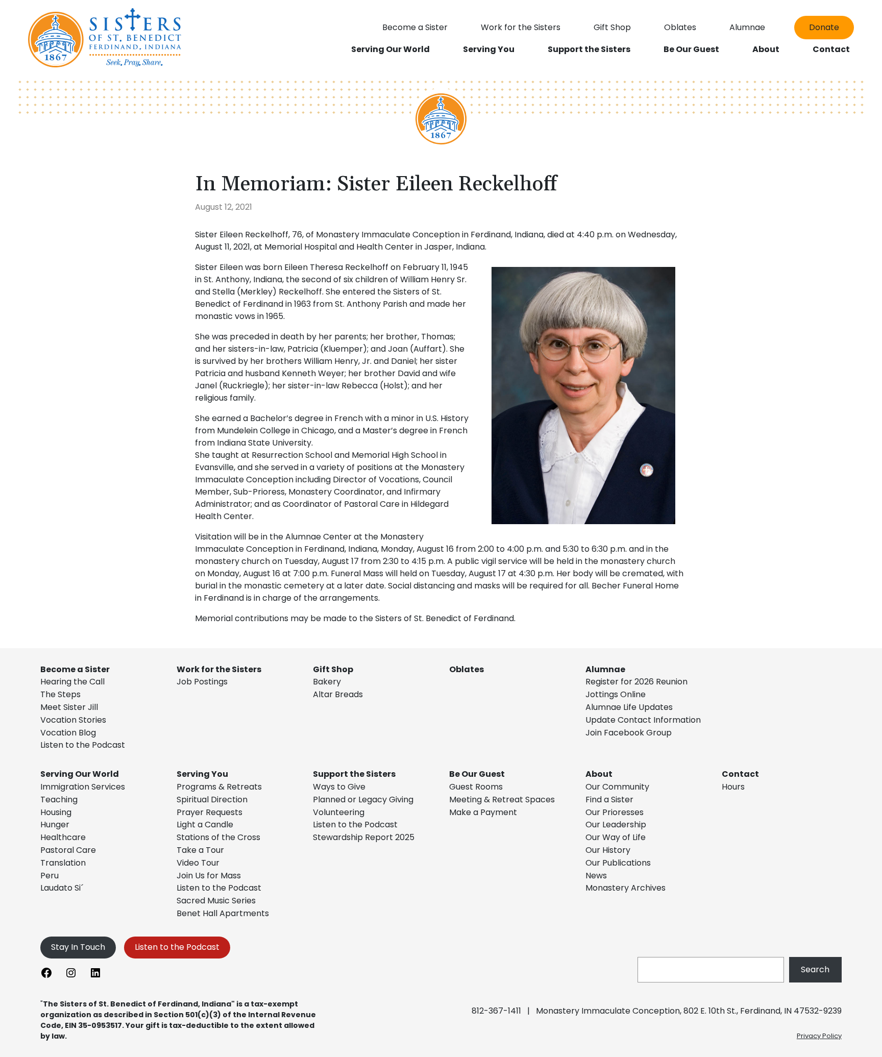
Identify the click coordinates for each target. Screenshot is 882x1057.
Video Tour (198, 863)
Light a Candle (205, 824)
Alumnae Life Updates (629, 707)
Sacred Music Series (217, 900)
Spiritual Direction (212, 799)
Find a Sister (609, 799)
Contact (740, 774)
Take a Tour (200, 850)
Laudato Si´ (61, 888)
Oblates (466, 669)
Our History (607, 850)
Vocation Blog (68, 733)
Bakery (327, 681)
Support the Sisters (354, 774)
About (598, 774)
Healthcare (63, 837)
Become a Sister (75, 669)
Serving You (202, 774)
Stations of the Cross (218, 837)
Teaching (59, 799)
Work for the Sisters (219, 669)
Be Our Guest (477, 774)
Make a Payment (483, 812)
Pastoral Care (68, 850)
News (596, 875)
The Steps (60, 694)
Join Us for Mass (209, 875)
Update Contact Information (643, 720)
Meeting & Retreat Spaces (502, 799)
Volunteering (338, 812)
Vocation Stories (73, 720)
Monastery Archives (625, 888)
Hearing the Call (72, 681)
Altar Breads (338, 694)
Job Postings (202, 681)
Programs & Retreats (219, 787)
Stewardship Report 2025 (363, 837)
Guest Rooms (476, 787)
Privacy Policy (819, 1036)
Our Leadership (615, 824)
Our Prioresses (614, 812)
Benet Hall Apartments (223, 913)
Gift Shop (333, 669)
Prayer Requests (209, 812)
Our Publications (618, 863)
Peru (49, 875)
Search (815, 969)
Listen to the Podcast (82, 745)
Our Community (617, 787)
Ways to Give (339, 787)
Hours (733, 787)
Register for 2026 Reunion (636, 681)
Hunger (54, 824)
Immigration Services (82, 787)
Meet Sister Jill (69, 707)
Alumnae (605, 669)
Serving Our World (79, 774)
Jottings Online (615, 694)
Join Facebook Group (628, 733)
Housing (55, 812)
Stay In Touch (78, 947)
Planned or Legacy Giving (363, 799)
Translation (63, 863)
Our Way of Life (615, 837)
